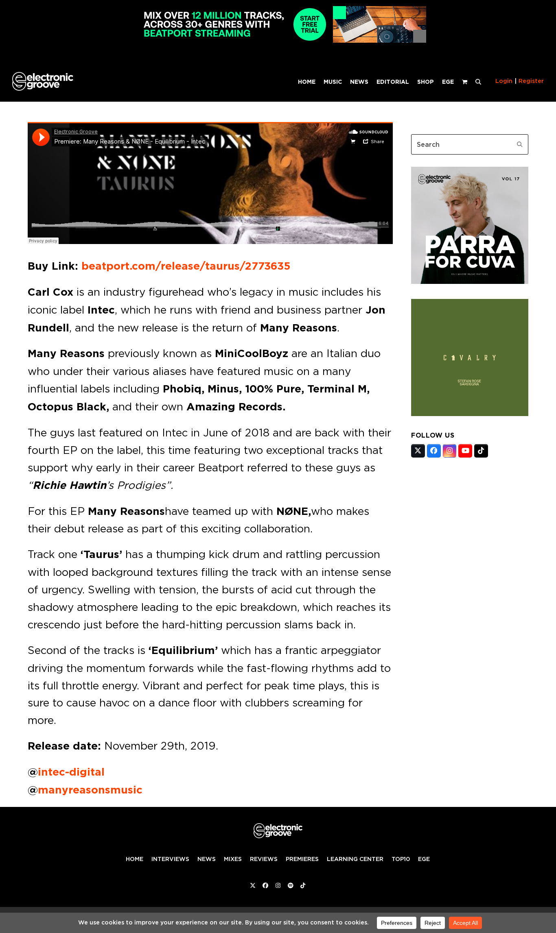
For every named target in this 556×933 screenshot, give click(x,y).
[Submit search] (520, 144)
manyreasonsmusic (90, 790)
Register (531, 81)
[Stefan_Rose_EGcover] (469, 414)
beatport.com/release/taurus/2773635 (186, 266)
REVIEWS (264, 859)
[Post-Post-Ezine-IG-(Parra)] (469, 281)
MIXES (233, 859)
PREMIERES (302, 859)
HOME (134, 859)
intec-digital (71, 772)
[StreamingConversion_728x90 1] (278, 40)
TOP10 (401, 859)
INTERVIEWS (170, 859)
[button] (478, 81)
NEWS (206, 859)
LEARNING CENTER (355, 859)
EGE (424, 859)
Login (503, 81)
